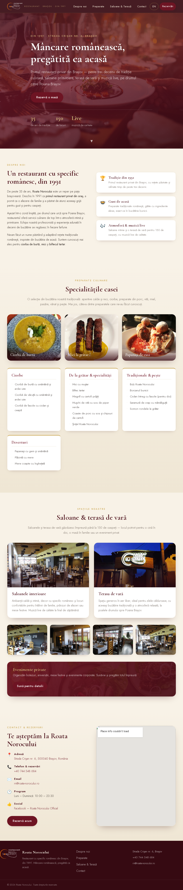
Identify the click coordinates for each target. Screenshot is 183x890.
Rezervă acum (22, 821)
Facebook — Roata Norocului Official (36, 808)
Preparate (98, 6)
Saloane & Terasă (120, 6)
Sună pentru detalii (30, 686)
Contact (141, 6)
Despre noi (80, 6)
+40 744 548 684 (25, 771)
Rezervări (167, 6)
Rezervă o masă (47, 97)
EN (154, 6)
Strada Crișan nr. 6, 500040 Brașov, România (41, 759)
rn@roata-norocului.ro (26, 783)
